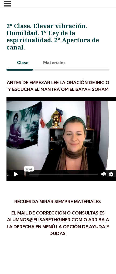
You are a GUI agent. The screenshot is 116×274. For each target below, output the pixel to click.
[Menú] (7, 3)
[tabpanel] (58, 160)
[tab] (19, 63)
